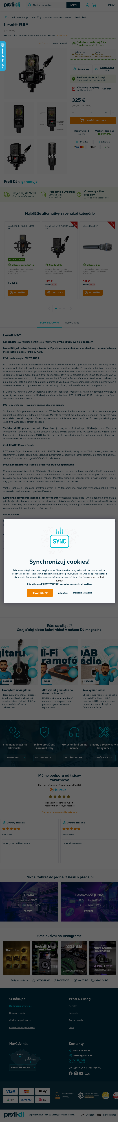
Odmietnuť (63, 592)
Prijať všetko (40, 592)
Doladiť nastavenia (82, 592)
